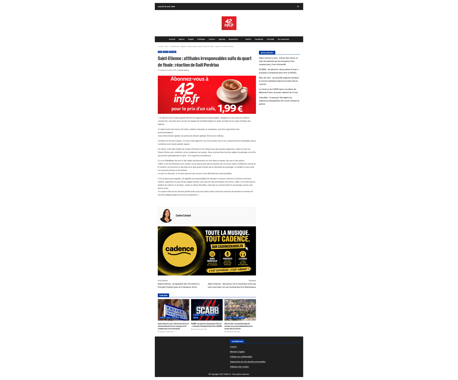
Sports (182, 39)
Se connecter (283, 39)
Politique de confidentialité (241, 357)
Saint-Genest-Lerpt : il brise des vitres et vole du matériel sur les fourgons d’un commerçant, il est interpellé (173, 310)
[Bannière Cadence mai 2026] (207, 251)
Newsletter (233, 39)
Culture (212, 39)
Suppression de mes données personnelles (248, 362)
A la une (162, 317)
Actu (160, 51)
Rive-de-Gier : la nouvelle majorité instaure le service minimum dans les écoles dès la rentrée (240, 310)
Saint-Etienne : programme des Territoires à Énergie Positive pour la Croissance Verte (178, 284)
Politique (201, 39)
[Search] (298, 6)
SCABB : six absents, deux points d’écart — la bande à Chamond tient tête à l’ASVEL (207, 310)
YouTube (270, 39)
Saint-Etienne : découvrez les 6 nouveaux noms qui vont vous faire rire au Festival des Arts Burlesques (232, 284)
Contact (233, 347)
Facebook (259, 39)
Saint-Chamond (210, 315)
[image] (207, 95)
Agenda (222, 39)
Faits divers (176, 317)
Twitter (248, 39)
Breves (165, 51)
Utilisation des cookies (239, 367)
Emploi (191, 39)
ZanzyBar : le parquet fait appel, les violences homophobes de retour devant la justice (279, 101)
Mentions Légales (237, 352)
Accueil (172, 39)
